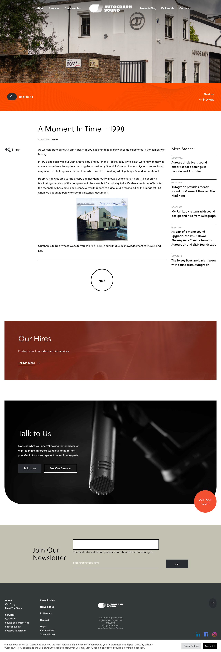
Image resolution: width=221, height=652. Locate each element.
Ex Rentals (167, 8)
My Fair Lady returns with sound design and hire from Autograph (193, 213)
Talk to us (30, 468)
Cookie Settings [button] (191, 646)
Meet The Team (13, 608)
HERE (99, 246)
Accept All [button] (210, 646)
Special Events (13, 627)
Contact (184, 8)
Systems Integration (15, 631)
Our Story (10, 604)
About (8, 600)
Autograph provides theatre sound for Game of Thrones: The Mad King (193, 191)
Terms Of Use (47, 634)
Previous (208, 99)
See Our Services (60, 468)
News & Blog (148, 8)
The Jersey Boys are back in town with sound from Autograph (193, 262)
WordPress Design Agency (110, 628)
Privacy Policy (47, 630)
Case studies (73, 8)
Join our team (205, 501)
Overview (10, 619)
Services (54, 8)
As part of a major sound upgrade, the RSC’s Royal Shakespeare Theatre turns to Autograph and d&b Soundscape (193, 238)
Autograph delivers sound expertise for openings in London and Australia (189, 166)
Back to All (25, 97)
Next (207, 94)
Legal (43, 626)
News (55, 139)
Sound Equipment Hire (17, 623)
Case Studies (47, 600)
